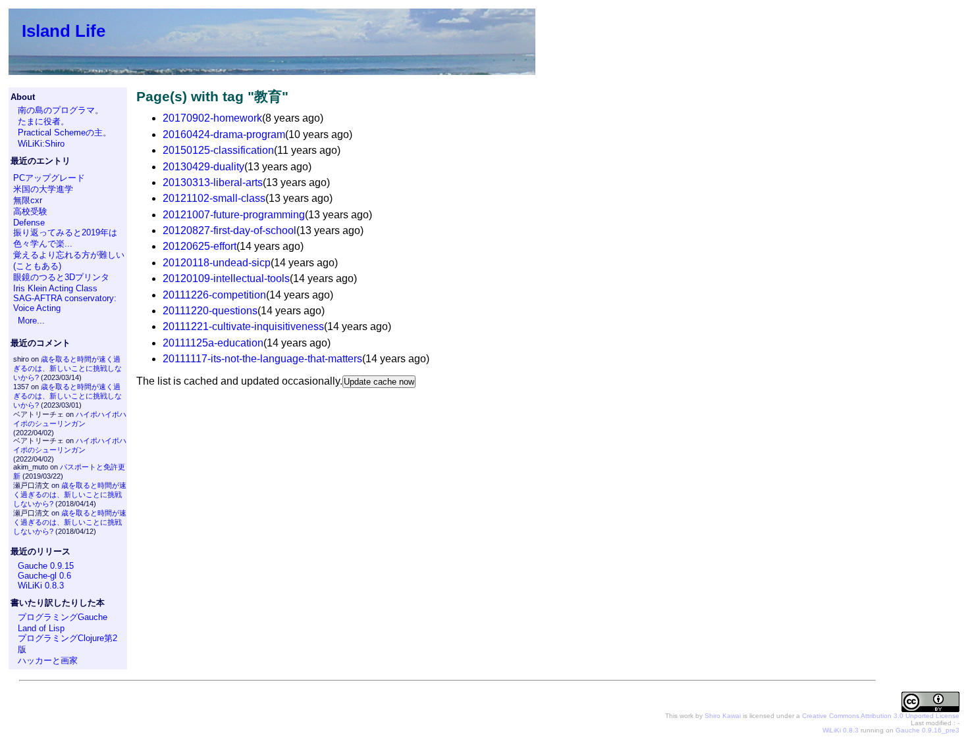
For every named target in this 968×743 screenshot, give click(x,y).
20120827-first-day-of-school (229, 230)
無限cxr (27, 200)
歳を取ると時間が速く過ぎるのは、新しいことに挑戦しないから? (67, 368)
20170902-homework (212, 118)
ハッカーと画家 (48, 660)
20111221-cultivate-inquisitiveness (243, 326)
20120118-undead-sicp (217, 262)
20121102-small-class (214, 198)
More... (31, 320)
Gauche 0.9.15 (46, 566)
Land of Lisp (41, 628)
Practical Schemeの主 (60, 132)
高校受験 (30, 211)
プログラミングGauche (62, 617)
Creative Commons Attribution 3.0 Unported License (880, 715)
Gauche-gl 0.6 (44, 576)
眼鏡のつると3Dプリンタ (61, 277)
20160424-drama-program (224, 134)
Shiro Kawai (723, 715)
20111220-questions (210, 310)
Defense (29, 223)
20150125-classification (218, 150)
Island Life (63, 31)
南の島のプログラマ (56, 110)
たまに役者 (39, 121)
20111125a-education (213, 342)
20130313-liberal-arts (213, 182)
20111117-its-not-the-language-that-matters (262, 358)
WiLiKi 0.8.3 (41, 585)
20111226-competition (214, 294)
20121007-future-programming (234, 214)
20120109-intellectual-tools (226, 278)
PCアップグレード (49, 178)
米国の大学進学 (43, 189)
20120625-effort (199, 246)
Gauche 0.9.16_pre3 (927, 730)
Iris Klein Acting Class (55, 288)
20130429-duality (203, 166)
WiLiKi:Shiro (41, 144)
